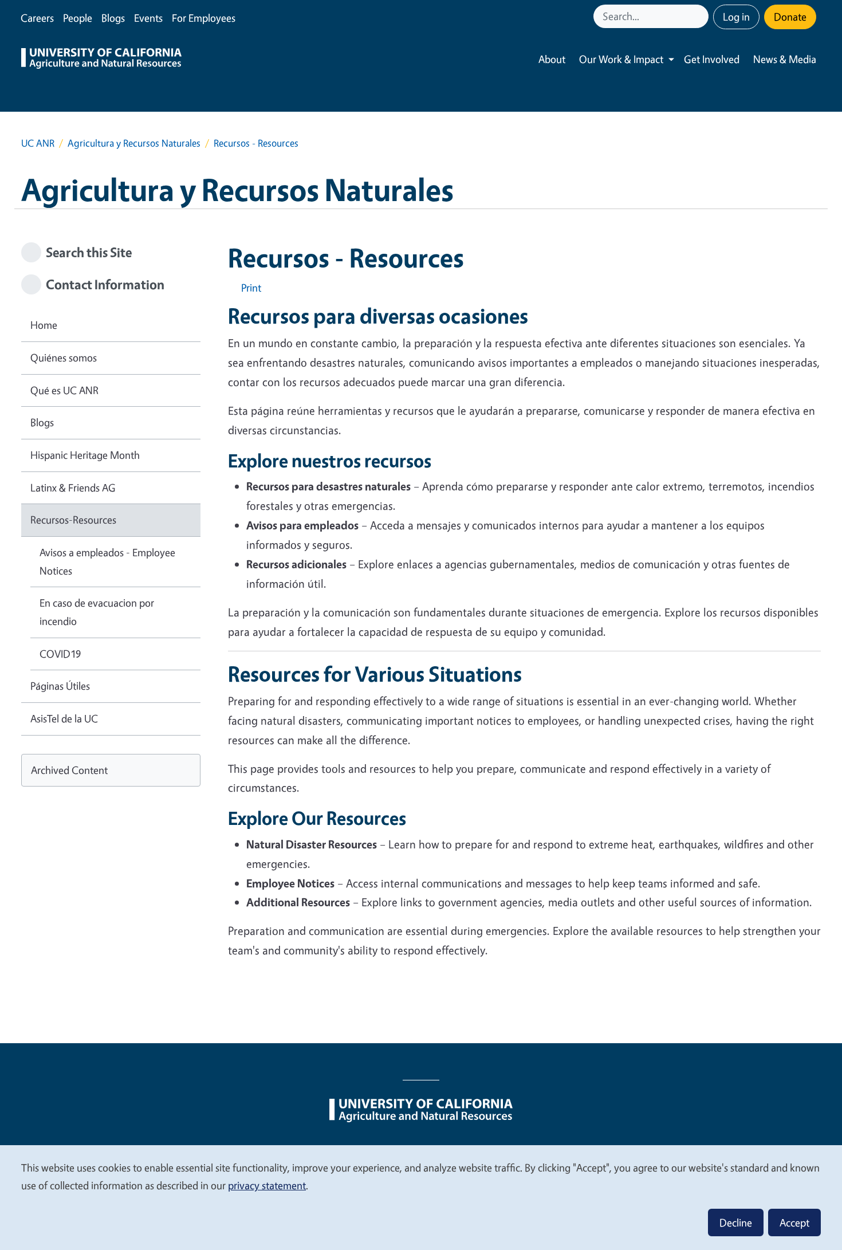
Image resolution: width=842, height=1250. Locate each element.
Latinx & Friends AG (73, 487)
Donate (790, 16)
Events (148, 18)
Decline (735, 1222)
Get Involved (711, 59)
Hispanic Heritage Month (85, 455)
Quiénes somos (63, 357)
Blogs (113, 18)
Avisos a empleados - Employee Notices (107, 561)
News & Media (784, 59)
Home (43, 325)
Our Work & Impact (621, 59)
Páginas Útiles (60, 686)
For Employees (203, 18)
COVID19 (60, 654)
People (77, 18)
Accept (794, 1222)
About (551, 59)
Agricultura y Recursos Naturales (134, 143)
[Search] (701, 16)
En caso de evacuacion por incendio (97, 612)
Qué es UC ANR (64, 390)
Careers (37, 18)
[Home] (101, 59)
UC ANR (37, 143)
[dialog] (421, 1197)
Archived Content (69, 770)
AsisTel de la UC (64, 718)
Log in (736, 16)
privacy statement (267, 1185)
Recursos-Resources (73, 519)
